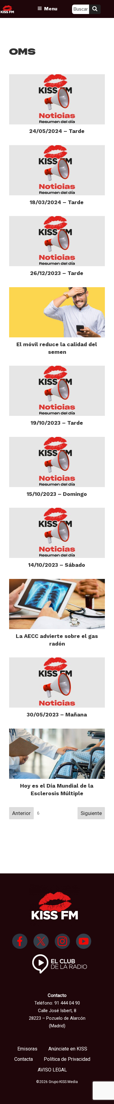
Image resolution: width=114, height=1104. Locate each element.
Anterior (21, 813)
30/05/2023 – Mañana (57, 714)
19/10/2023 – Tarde (57, 423)
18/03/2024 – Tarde (57, 202)
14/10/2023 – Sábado (56, 565)
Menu (50, 9)
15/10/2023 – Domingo (57, 494)
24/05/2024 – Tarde (57, 131)
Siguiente (91, 813)
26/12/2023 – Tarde (56, 273)
